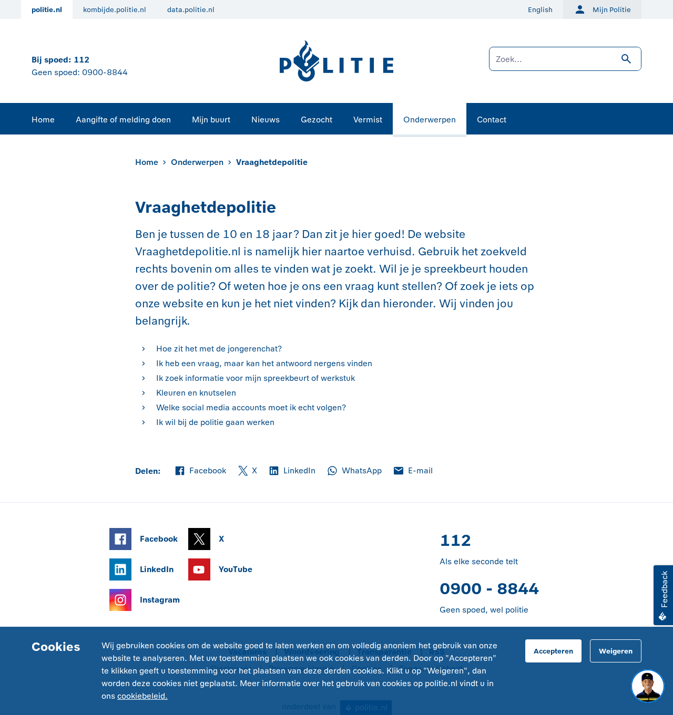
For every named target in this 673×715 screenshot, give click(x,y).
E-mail (412, 471)
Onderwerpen (429, 120)
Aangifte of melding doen (123, 120)
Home (43, 120)
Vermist (367, 120)
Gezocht (316, 120)
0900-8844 (105, 72)
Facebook (200, 471)
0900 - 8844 (489, 588)
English (540, 9)
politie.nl (47, 9)
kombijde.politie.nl (114, 9)
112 (81, 60)
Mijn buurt (211, 120)
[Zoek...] (565, 64)
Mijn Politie (612, 9)
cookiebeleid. (142, 696)
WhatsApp (354, 471)
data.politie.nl (191, 9)
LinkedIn (291, 471)
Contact (491, 120)
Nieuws (265, 120)
